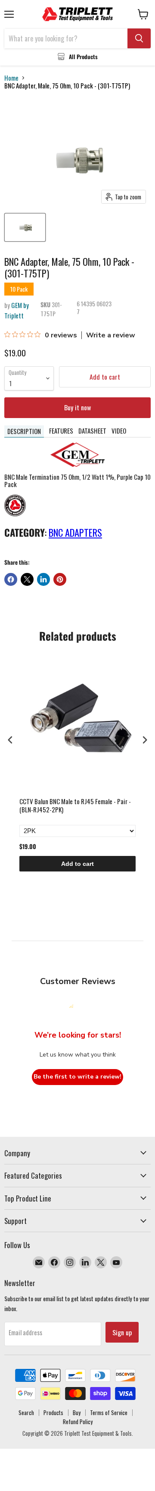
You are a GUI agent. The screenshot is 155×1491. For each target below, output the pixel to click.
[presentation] (10, 739)
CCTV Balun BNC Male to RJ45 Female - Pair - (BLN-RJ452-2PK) (75, 806)
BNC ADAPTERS (75, 532)
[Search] (139, 38)
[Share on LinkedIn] (43, 579)
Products (53, 1412)
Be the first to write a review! (77, 1077)
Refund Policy (78, 1421)
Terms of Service (108, 1412)
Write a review (110, 335)
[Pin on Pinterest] (59, 579)
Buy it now (77, 407)
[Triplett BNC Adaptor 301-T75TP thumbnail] (25, 227)
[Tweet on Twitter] (27, 579)
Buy (77, 1412)
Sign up (122, 1332)
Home (11, 78)
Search (26, 1412)
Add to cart (77, 863)
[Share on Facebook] (10, 579)
